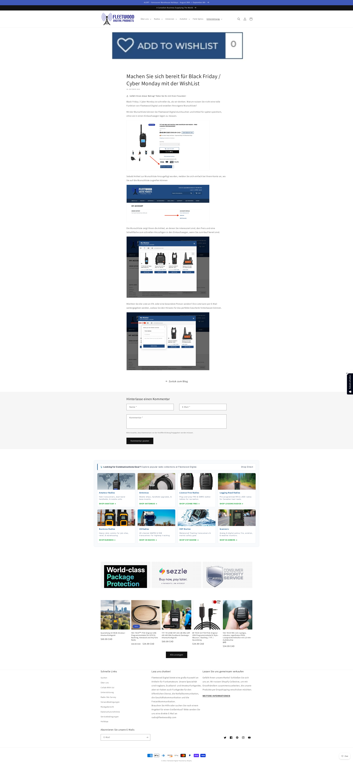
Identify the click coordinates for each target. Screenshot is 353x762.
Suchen (104, 677)
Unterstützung (107, 692)
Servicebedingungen (110, 716)
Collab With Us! (107, 687)
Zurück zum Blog (178, 381)
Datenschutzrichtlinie (110, 712)
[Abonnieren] (147, 737)
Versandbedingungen (110, 702)
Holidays (104, 721)
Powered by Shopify (185, 761)
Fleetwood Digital (172, 761)
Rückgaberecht (107, 707)
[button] (146, 19)
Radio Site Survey (108, 697)
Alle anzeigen (176, 654)
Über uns (105, 682)
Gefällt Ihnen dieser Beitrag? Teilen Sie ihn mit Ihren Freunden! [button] (158, 96)
